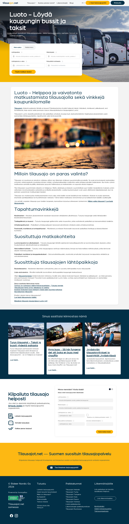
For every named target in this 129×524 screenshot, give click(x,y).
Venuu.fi (40, 507)
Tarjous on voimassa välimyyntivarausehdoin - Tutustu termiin (38, 285)
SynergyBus (22, 492)
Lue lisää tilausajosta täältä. (25, 297)
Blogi (71, 3)
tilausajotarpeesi (25, 276)
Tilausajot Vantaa (73, 502)
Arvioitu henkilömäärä (94, 421)
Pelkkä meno (29, 47)
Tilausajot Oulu (71, 497)
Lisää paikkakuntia (73, 504)
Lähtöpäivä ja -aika (65, 412)
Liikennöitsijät (62, 3)
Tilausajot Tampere (73, 494)
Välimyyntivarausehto (103, 509)
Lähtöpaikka (63, 397)
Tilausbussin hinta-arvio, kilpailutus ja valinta (31, 287)
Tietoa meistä (42, 502)
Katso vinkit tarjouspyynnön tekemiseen (71, 392)
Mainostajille (42, 499)
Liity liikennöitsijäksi (106, 498)
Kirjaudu (117, 3)
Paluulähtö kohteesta (66, 421)
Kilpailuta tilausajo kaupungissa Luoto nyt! (30, 301)
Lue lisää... (15, 360)
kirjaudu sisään (15, 406)
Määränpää (62, 404)
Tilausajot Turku (72, 492)
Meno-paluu (17, 47)
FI (82, 3)
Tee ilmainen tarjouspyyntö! (67, 467)
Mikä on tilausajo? (44, 494)
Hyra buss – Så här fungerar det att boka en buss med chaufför (64, 352)
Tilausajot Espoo (72, 499)
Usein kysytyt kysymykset (47, 492)
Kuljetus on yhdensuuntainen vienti (99, 417)
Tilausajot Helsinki (73, 489)
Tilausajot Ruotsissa (74, 509)
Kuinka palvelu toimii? (46, 3)
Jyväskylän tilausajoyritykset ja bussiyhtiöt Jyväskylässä (101, 352)
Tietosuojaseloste (101, 511)
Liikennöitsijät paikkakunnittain (78, 506)
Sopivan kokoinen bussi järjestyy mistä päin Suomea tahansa (38, 290)
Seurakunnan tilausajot (23, 292)
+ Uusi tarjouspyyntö (97, 3)
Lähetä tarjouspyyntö (45, 489)
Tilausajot (31, 3)
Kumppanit (41, 497)
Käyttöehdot (99, 506)
